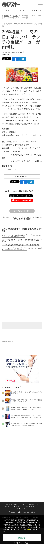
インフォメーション (22, 509)
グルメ (12, 11)
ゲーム (7, 507)
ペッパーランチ (10, 169)
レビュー (14, 504)
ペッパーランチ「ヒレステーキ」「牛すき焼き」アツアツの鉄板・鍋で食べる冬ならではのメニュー (22, 248)
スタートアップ (26, 11)
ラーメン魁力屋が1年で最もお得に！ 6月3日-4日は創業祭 (20, 245)
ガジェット (32, 504)
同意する (22, 538)
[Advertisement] (22, 271)
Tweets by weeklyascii (7, 341)
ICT (34, 507)
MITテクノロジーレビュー (28, 512)
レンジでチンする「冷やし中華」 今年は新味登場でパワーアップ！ (22, 240)
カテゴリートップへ (23, 211)
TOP (6, 504)
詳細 (28, 529)
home (6, 16)
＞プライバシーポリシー (22, 543)
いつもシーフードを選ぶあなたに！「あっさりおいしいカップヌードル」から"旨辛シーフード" (21, 236)
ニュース (22, 504)
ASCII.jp (12, 512)
